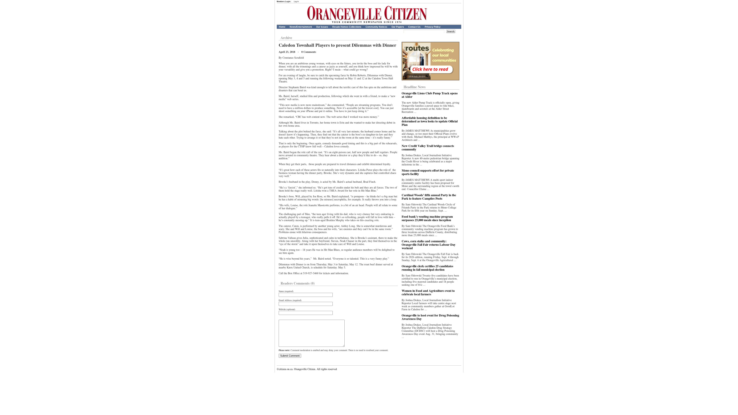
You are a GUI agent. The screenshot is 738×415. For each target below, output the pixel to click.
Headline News (415, 86)
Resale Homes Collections (346, 27)
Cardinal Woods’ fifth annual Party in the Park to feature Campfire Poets (429, 197)
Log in (296, 1)
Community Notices (376, 27)
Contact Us (414, 27)
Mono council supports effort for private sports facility (428, 172)
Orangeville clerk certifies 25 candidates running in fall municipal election (427, 268)
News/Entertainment (301, 27)
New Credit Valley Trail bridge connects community (428, 147)
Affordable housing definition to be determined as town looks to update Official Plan (430, 121)
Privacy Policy (432, 27)
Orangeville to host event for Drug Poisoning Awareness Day (430, 317)
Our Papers (397, 27)
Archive (286, 37)
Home (282, 27)
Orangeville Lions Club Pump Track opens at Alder (430, 95)
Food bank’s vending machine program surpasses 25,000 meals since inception (427, 218)
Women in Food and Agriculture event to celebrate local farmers (428, 292)
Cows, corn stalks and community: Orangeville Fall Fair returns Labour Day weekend (428, 244)
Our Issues (322, 27)
